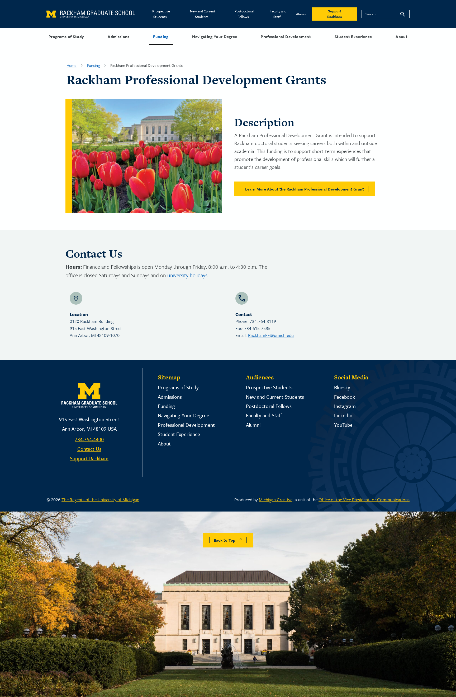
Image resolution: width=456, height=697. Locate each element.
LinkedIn (343, 415)
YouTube (343, 424)
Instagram (345, 406)
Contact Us (89, 448)
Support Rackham (89, 458)
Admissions (118, 36)
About (401, 36)
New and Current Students (202, 13)
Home (71, 65)
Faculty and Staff (278, 13)
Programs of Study (66, 36)
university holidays (187, 275)
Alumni (301, 14)
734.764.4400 (89, 439)
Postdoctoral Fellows (244, 13)
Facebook (344, 396)
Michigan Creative (275, 499)
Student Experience (353, 36)
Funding (160, 36)
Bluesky (342, 387)
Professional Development (286, 36)
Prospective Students (161, 13)
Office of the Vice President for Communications (364, 499)
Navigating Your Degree (214, 36)
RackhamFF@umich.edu (271, 335)
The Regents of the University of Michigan (100, 499)
